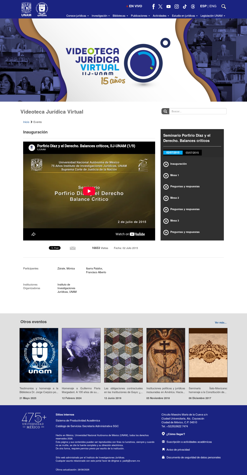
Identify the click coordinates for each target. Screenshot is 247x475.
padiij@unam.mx (131, 460)
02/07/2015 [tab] (172, 152)
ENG (212, 5)
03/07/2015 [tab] (192, 152)
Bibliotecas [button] (119, 15)
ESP (203, 6)
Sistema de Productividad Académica (78, 420)
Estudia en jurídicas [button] (184, 15)
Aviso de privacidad (178, 449)
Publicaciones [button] (139, 15)
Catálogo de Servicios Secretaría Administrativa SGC (87, 426)
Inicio (26, 122)
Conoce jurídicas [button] (76, 15)
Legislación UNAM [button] (212, 15)
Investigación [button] (100, 15)
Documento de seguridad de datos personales (194, 457)
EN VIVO (135, 6)
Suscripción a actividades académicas (189, 442)
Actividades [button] (160, 15)
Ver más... (221, 322)
